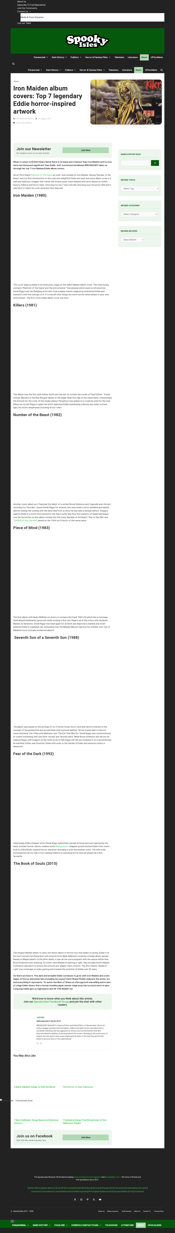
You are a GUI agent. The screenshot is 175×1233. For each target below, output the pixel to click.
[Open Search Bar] (13, 64)
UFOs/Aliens (154, 1225)
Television (111, 1225)
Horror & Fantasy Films (84, 1225)
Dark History (40, 1225)
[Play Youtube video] (87, 616)
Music (140, 1225)
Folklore (59, 1225)
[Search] (155, 163)
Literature (127, 1225)
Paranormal (19, 1225)
